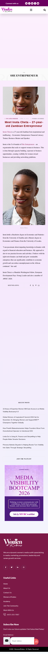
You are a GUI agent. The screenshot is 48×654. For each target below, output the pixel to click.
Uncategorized (12, 118)
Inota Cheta (7, 132)
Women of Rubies (38, 118)
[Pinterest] (35, 285)
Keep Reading (13, 285)
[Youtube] (38, 3)
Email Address (8, 635)
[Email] (38, 285)
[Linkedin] (32, 3)
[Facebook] (26, 3)
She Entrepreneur (28, 144)
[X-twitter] (35, 3)
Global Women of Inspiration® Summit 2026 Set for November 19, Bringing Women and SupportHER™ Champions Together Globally (21, 419)
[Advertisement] (24, 43)
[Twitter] (33, 285)
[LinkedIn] (17, 567)
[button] (31, 10)
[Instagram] (29, 3)
